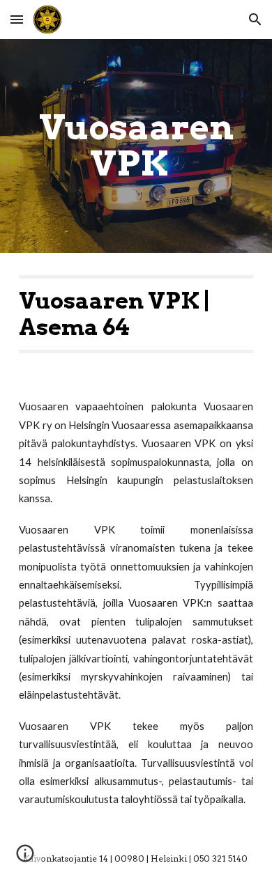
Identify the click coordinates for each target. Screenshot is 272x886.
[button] (16, 19)
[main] (136, 146)
